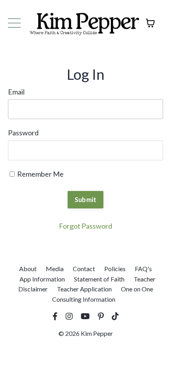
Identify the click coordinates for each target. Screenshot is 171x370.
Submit (86, 199)
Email (16, 91)
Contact (84, 268)
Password (23, 132)
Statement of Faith (99, 279)
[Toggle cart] (150, 23)
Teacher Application (84, 289)
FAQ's (143, 268)
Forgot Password (85, 226)
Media (55, 268)
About (28, 268)
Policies (115, 268)
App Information (42, 279)
